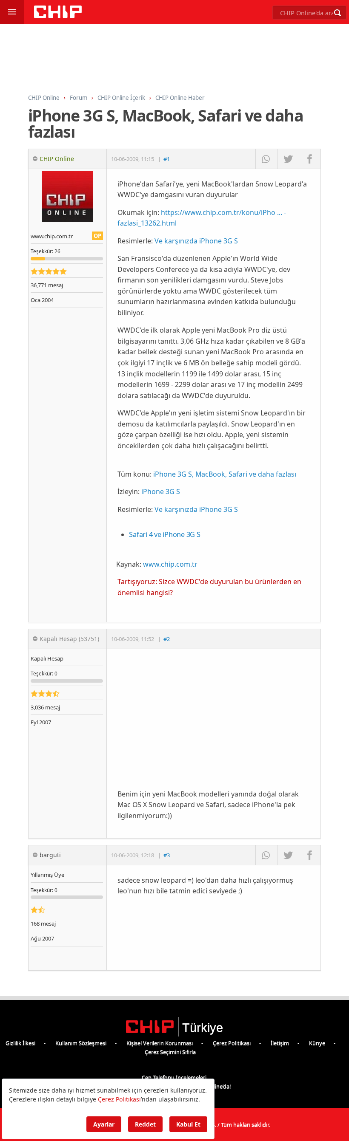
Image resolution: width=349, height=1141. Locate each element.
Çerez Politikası (232, 1043)
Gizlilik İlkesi (20, 1043)
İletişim (280, 1043)
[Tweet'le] (288, 159)
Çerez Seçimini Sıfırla (170, 1052)
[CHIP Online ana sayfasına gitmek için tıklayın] (58, 16)
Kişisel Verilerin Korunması (159, 1043)
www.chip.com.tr (170, 564)
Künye (317, 1043)
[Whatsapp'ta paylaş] (266, 159)
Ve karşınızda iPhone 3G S (196, 241)
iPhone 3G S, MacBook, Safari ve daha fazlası (224, 474)
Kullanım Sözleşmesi (80, 1043)
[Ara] (337, 13)
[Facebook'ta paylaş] (309, 159)
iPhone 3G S (160, 491)
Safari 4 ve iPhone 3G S (164, 534)
